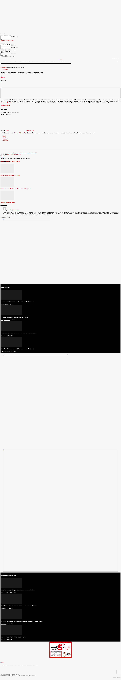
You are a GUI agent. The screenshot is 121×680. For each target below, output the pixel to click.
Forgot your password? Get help (7, 40)
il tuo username (14, 36)
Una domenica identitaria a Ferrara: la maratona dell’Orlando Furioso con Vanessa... (22, 621)
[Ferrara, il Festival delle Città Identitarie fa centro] (11, 634)
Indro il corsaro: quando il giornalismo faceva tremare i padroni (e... (18, 590)
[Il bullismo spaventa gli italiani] (7, 199)
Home (2, 67)
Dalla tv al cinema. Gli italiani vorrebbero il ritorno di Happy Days (16, 189)
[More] (31, 84)
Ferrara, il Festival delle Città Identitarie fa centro (13, 637)
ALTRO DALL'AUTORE (15, 161)
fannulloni (5, 137)
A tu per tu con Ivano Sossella (14, 154)
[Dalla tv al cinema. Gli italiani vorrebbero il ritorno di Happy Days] (7, 186)
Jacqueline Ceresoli (5, 320)
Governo (4, 139)
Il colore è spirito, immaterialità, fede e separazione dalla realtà (22, 153)
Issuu (7, 130)
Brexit (4, 136)
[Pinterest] (22, 84)
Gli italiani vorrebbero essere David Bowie (10, 175)
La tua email (13, 45)
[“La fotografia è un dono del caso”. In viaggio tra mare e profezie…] (11, 315)
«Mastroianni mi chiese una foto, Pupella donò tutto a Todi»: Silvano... (18, 301)
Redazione (3, 77)
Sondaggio (5, 67)
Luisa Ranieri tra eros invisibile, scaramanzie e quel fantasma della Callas (19, 333)
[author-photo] (3, 155)
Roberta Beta (4, 304)
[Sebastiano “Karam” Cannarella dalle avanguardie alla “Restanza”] (11, 346)
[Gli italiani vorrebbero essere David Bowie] (7, 172)
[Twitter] (18, 84)
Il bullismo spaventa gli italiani (8, 202)
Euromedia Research (7, 102)
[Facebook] (13, 84)
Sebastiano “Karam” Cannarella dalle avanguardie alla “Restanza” (17, 348)
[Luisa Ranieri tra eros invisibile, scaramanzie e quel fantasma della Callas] (11, 330)
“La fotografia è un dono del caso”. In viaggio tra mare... (15, 317)
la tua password (14, 37)
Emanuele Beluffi (5, 592)
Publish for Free (30, 130)
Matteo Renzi (6, 140)
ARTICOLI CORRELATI (5, 161)
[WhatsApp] (27, 84)
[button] (118, 61)
